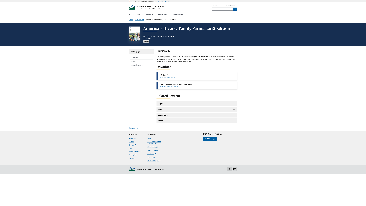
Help (130, 148)
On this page (135, 52)
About (220, 5)
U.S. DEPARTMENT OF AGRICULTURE (148, 9)
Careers (226, 5)
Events (160, 121)
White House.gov (153, 161)
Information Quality (135, 151)
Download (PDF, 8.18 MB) (168, 87)
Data (160, 109)
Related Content (137, 65)
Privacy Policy (133, 155)
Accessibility (133, 138)
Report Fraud (152, 150)
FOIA (149, 138)
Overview (134, 58)
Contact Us (233, 5)
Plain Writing (151, 147)
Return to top (133, 128)
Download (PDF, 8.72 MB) (168, 77)
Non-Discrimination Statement (154, 143)
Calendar (214, 5)
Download (134, 61)
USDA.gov (150, 154)
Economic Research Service (150, 6)
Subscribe (208, 139)
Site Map (132, 158)
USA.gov (150, 157)
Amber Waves (177, 14)
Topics (131, 14)
